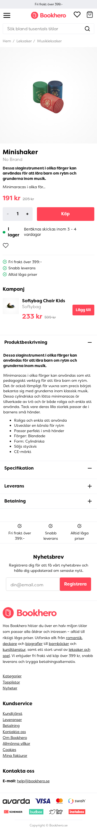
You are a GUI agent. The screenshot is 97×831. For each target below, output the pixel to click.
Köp (65, 214)
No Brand (12, 159)
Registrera (75, 584)
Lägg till (83, 309)
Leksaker (23, 41)
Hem (7, 41)
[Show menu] (7, 15)
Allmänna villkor (16, 743)
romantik (74, 637)
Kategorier (12, 676)
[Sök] (87, 29)
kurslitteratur (14, 649)
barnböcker (59, 643)
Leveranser (12, 719)
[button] (89, 15)
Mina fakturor (15, 755)
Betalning (11, 725)
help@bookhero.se (33, 781)
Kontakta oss (14, 731)
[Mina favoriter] (77, 15)
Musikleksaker (49, 41)
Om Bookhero (15, 737)
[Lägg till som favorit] (6, 245)
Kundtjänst (12, 713)
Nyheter (10, 688)
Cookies (9, 749)
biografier (34, 643)
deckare (10, 643)
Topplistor (11, 682)
